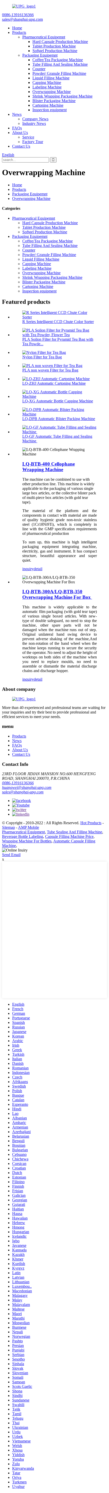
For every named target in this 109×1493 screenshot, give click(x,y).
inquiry (28, 569)
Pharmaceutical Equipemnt (43, 37)
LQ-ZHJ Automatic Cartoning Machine (54, 383)
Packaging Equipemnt (40, 55)
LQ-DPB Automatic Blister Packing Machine (58, 419)
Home (17, 28)
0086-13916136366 (18, 783)
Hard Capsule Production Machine (60, 41)
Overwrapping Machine (51, 91)
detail (38, 569)
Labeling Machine (47, 87)
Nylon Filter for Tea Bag (42, 357)
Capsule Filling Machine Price (69, 836)
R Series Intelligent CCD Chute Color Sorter (58, 321)
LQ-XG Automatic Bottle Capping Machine (57, 401)
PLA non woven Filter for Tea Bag (50, 370)
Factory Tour (32, 142)
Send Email (11, 855)
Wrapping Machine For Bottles (26, 841)
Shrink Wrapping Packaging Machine (62, 96)
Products (19, 32)
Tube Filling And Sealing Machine (60, 64)
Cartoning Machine (47, 105)
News (17, 114)
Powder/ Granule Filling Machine (59, 73)
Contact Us (21, 146)
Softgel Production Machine (54, 51)
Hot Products (90, 823)
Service (28, 137)
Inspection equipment (49, 110)
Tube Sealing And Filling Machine (74, 832)
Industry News (34, 123)
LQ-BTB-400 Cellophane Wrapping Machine (48, 466)
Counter (38, 69)
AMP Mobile (28, 827)
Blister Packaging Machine (54, 101)
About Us (20, 132)
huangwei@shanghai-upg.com (26, 787)
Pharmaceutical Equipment (23, 832)
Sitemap (8, 827)
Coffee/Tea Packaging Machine (57, 60)
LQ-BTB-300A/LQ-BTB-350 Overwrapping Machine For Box (57, 594)
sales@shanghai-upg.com (23, 792)
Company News (35, 119)
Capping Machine (46, 82)
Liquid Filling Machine (50, 78)
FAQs (17, 128)
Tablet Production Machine (54, 46)
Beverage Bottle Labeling (22, 836)
